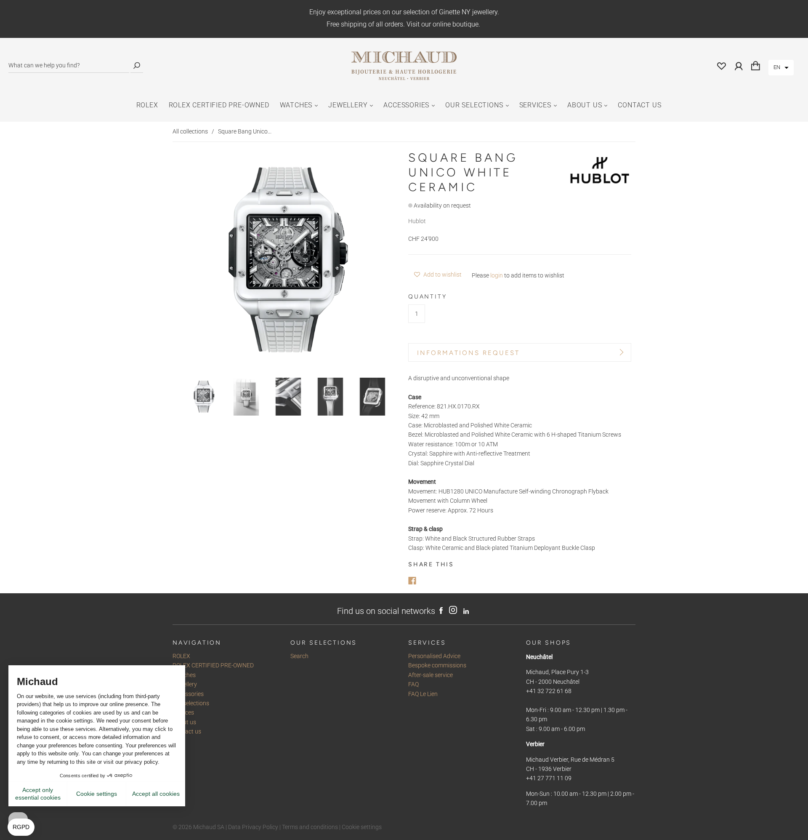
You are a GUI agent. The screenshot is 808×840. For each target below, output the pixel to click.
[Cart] (755, 65)
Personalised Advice (434, 656)
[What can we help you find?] (68, 65)
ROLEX (147, 105)
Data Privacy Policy (253, 827)
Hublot (417, 221)
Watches (296, 105)
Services (535, 105)
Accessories (406, 105)
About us (584, 105)
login (496, 275)
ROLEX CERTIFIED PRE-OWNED (219, 105)
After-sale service (430, 675)
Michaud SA (208, 827)
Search (299, 656)
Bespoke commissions (437, 665)
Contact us (639, 105)
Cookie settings (362, 827)
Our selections (474, 105)
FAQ (413, 684)
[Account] (739, 65)
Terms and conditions (310, 827)
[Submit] (136, 65)
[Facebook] (412, 580)
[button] (781, 67)
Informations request (468, 353)
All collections (190, 131)
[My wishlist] (721, 65)
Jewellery (347, 105)
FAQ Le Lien (423, 694)
